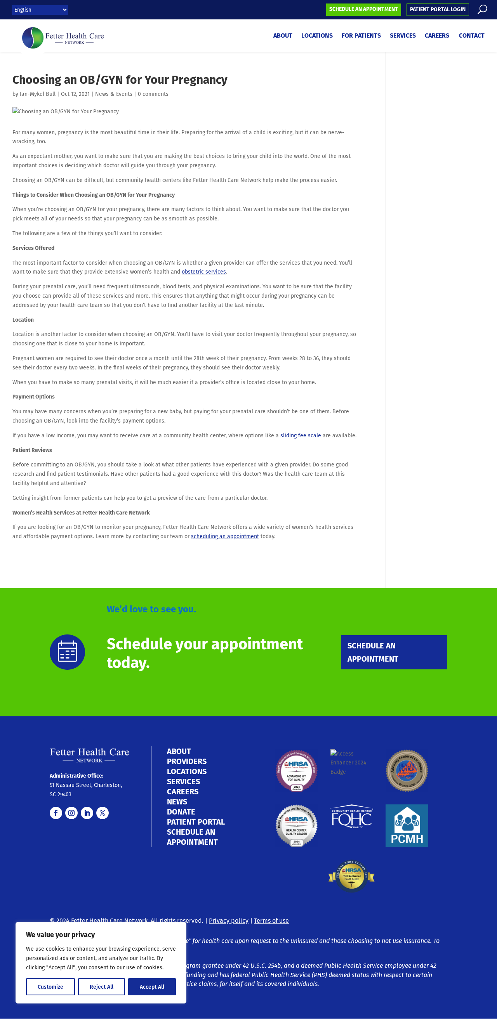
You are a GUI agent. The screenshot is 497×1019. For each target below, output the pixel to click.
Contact (472, 36)
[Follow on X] (102, 813)
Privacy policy (228, 920)
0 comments (153, 94)
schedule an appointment (363, 9)
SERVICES (183, 781)
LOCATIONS (187, 771)
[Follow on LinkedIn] (87, 813)
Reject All (101, 987)
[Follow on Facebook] (56, 813)
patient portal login (438, 9)
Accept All (152, 987)
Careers (437, 36)
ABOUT (179, 751)
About (282, 36)
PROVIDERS (187, 761)
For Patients (361, 36)
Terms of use (271, 920)
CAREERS (182, 791)
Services (403, 36)
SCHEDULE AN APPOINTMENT (373, 652)
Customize (50, 987)
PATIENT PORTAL (196, 821)
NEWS (177, 801)
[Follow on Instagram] (71, 813)
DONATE (181, 811)
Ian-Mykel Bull (38, 94)
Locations (317, 36)
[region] (101, 962)
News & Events (113, 94)
